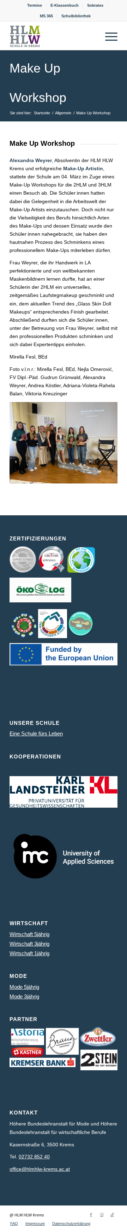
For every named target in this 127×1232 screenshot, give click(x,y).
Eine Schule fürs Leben (36, 733)
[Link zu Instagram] (101, 1214)
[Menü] (107, 36)
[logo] (53, 36)
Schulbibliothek (76, 16)
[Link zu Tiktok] (112, 1214)
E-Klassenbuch (64, 5)
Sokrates (95, 5)
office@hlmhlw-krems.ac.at (40, 1169)
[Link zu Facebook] (91, 1214)
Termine (34, 5)
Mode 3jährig (24, 996)
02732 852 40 (34, 1156)
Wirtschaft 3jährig (29, 944)
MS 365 (46, 16)
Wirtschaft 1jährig (29, 953)
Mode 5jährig (24, 987)
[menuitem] (35, 5)
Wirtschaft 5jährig (29, 934)
